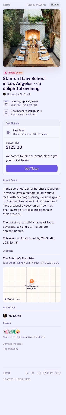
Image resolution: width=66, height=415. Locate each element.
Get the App (52, 372)
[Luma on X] (33, 373)
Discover (8, 378)
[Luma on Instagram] (27, 373)
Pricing (19, 378)
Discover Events (36, 4)
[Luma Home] (7, 4)
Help (27, 378)
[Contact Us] (39, 373)
